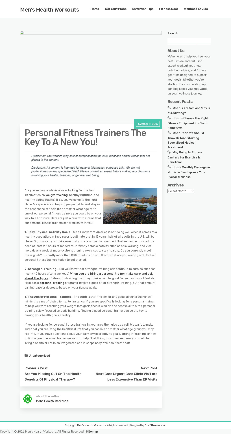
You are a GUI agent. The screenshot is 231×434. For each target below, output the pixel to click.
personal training (52, 283)
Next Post (149, 368)
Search (172, 33)
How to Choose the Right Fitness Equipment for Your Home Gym (187, 123)
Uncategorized (39, 355)
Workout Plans (116, 9)
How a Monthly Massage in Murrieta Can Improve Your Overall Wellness (188, 172)
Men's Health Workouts (49, 9)
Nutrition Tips (142, 9)
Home (95, 9)
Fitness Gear (168, 9)
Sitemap (92, 431)
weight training (57, 195)
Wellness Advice (196, 9)
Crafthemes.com (155, 425)
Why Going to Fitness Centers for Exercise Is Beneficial (184, 157)
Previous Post (36, 368)
